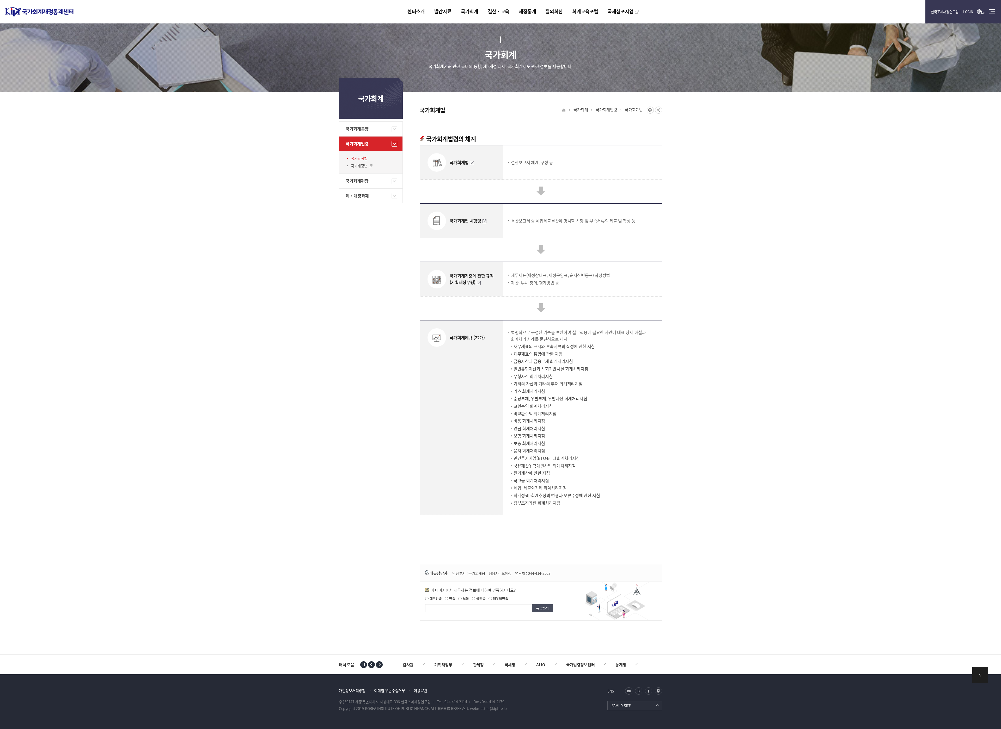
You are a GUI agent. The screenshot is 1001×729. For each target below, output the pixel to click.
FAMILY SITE (621, 705)
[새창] (981, 11)
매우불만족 (500, 598)
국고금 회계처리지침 (531, 480)
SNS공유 (658, 110)
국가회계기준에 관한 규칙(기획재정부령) (472, 279)
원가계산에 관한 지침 (532, 473)
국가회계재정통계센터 (39, 11)
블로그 (628, 691)
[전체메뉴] (992, 11)
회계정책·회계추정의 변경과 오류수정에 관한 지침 (557, 495)
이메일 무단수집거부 (389, 690)
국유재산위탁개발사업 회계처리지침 (545, 465)
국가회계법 (634, 109)
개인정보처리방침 (352, 690)
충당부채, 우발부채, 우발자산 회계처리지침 (550, 398)
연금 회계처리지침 (529, 428)
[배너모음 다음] (379, 664)
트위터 (638, 691)
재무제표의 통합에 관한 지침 (538, 354)
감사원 (620, 664)
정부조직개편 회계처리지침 (537, 503)
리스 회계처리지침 (529, 391)
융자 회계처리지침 (529, 450)
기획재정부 (412, 664)
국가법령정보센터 (549, 664)
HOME (563, 110)
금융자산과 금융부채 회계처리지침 (543, 361)
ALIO (509, 664)
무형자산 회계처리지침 (533, 376)
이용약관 (420, 690)
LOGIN (968, 11)
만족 (451, 598)
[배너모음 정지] (363, 664)
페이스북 (648, 691)
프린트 (650, 110)
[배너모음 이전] (371, 664)
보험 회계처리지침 (529, 436)
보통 (465, 598)
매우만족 (435, 598)
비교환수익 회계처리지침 (535, 413)
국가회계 (580, 109)
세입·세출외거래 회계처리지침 (540, 488)
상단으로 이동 (980, 675)
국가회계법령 (606, 109)
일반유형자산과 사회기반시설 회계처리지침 (551, 369)
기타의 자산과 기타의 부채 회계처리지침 (548, 383)
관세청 (447, 664)
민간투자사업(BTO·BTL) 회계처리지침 (547, 458)
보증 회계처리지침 (529, 443)
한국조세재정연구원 (945, 11)
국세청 (478, 664)
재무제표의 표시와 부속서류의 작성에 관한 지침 (554, 346)
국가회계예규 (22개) (467, 337)
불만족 (480, 598)
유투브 (658, 691)
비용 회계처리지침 (529, 421)
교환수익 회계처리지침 (533, 406)
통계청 (589, 664)
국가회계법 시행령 (465, 221)
